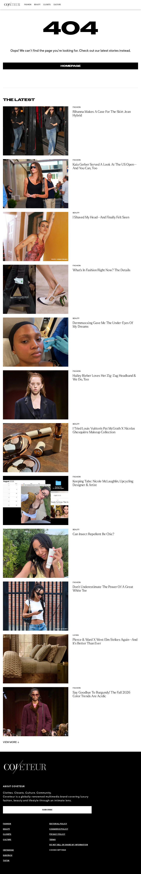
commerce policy (58, 829)
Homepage (71, 66)
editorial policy (58, 823)
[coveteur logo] (12, 4)
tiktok (6, 860)
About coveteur (14, 786)
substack (7, 855)
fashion (27, 4)
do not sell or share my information (68, 844)
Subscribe (47, 809)
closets (46, 4)
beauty (37, 4)
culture (57, 4)
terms (52, 839)
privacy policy (57, 834)
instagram (8, 850)
